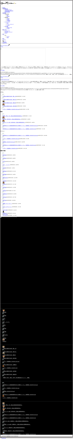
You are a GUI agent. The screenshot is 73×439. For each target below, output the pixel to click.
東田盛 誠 (4, 213)
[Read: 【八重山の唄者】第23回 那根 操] (3, 101)
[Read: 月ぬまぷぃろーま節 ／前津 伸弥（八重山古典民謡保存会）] (3, 121)
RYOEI (4, 161)
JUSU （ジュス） (6, 164)
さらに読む (2, 70)
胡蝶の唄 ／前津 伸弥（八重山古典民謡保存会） (12, 119)
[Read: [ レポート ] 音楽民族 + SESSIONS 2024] (3, 147)
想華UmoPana (5, 177)
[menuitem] (38, 7)
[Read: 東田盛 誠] (3, 212)
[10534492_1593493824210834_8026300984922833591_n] (23, 65)
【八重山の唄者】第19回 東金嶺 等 (9, 374)
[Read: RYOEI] (3, 160)
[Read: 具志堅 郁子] (3, 192)
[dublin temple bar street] (4, 79)
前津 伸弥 (4, 312)
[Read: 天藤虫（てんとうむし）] (3, 202)
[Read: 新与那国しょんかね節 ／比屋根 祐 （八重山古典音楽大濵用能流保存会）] (3, 423)
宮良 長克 (4, 200)
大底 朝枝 (4, 180)
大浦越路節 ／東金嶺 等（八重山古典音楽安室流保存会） (13, 430)
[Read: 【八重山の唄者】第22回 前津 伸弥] (3, 105)
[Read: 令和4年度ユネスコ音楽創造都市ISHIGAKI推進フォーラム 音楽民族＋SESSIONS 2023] (3, 433)
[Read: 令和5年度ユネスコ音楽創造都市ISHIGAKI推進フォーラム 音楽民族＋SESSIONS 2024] (3, 127)
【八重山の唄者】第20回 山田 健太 (9, 371)
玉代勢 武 (4, 184)
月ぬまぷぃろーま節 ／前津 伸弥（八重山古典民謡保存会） (14, 122)
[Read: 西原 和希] (3, 173)
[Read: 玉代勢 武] (3, 183)
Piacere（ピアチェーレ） (7, 206)
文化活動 (6, 26)
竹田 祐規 (4, 187)
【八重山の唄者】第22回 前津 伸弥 (9, 106)
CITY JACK (5, 215)
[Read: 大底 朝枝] (3, 179)
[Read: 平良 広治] (3, 196)
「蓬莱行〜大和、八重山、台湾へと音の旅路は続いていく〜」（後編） (16, 377)
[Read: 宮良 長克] (3, 199)
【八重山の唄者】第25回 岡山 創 (9, 96)
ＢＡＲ (6, 33)
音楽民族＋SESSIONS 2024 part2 (9, 141)
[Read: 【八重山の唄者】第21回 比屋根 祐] (3, 364)
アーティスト (7, 21)
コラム (1, 46)
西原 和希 (4, 174)
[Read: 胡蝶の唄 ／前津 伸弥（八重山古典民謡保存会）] (3, 118)
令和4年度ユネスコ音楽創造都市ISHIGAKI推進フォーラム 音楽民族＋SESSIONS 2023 (19, 434)
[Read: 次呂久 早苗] (3, 209)
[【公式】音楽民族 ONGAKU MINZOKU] (8, 5)
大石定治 (4, 190)
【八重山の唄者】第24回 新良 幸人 (9, 99)
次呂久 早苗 (5, 210)
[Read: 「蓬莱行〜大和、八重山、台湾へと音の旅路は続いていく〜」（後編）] (3, 377)
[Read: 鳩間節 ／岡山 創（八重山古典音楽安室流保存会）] (3, 114)
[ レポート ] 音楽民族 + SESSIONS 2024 (10, 148)
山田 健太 (4, 158)
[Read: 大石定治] (3, 189)
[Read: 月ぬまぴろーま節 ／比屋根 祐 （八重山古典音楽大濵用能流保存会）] (3, 420)
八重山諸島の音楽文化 (9, 10)
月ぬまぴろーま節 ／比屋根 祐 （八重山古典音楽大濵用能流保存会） (16, 421)
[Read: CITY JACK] (5, 214)
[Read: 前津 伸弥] (3, 154)
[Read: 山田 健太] (3, 157)
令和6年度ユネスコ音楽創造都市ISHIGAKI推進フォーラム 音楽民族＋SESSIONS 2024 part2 (20, 125)
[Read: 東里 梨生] (3, 170)
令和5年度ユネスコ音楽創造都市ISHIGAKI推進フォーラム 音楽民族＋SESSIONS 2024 (19, 128)
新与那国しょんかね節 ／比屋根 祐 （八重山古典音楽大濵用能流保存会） (17, 424)
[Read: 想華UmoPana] (3, 176)
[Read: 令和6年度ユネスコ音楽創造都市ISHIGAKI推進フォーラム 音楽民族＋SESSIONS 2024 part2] (3, 124)
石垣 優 (4, 325)
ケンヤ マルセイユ (11, 72)
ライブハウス (7, 30)
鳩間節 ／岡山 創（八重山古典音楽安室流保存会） (12, 115)
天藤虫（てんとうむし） (7, 203)
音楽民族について (8, 9)
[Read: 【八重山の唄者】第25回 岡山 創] (3, 95)
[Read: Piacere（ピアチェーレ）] (3, 205)
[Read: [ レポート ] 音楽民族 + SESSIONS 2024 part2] (3, 108)
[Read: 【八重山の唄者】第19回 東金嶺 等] (3, 373)
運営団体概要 (7, 11)
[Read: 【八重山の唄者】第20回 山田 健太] (3, 370)
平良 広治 (4, 197)
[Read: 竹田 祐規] (3, 186)
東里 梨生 (4, 171)
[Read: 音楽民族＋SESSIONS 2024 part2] (3, 140)
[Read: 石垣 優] (3, 324)
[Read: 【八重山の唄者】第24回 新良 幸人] (3, 98)
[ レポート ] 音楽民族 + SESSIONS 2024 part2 (11, 109)
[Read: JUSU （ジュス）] (3, 163)
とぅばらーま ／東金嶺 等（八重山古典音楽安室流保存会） (14, 427)
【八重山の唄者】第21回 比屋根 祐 (9, 364)
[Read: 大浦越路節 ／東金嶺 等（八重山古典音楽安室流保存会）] (3, 430)
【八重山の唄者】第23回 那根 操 (9, 102)
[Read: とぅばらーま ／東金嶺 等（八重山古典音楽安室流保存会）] (3, 426)
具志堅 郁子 (5, 193)
